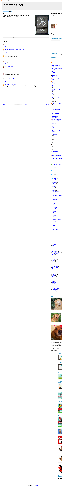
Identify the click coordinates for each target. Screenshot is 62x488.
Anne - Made (54, 81)
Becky (6, 43)
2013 (53, 174)
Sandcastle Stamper (55, 62)
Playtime (53, 275)
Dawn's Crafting (55, 116)
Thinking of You (54, 289)
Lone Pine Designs (8, 60)
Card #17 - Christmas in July (56, 73)
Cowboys (54, 230)
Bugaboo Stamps (54, 247)
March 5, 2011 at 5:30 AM (17, 55)
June (54, 186)
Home (26, 104)
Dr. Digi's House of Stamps (56, 252)
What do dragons (55, 228)
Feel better (54, 196)
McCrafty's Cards (55, 144)
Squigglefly (54, 282)
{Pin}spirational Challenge (56, 240)
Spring (53, 281)
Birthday (53, 246)
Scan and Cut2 (54, 277)
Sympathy (53, 284)
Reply (6, 46)
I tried (54, 222)
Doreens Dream (54, 75)
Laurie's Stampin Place (56, 65)
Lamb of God (55, 194)
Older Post (47, 104)
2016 (53, 170)
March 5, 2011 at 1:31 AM (20, 49)
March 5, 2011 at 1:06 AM (11, 43)
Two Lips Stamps (54, 290)
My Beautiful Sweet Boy (55, 114)
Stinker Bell (54, 123)
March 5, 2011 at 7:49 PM (12, 78)
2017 (53, 169)
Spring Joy (54, 215)
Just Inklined (54, 268)
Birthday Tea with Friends (55, 69)
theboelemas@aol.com (8, 55)
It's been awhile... (54, 82)
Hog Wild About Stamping (56, 103)
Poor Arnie (54, 192)
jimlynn (6, 66)
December (55, 178)
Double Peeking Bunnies (57, 191)
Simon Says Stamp (55, 280)
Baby (53, 245)
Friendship (53, 258)
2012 (53, 175)
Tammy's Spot (12, 5)
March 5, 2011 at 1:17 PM (12, 66)
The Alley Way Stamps (55, 288)
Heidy (53, 122)
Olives (54, 225)
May (54, 187)
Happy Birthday (54, 66)
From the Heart (54, 259)
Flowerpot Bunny (55, 200)
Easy (54, 226)
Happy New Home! (55, 117)
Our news (54, 216)
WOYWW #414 (54, 134)
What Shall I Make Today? (56, 119)
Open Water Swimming (55, 100)
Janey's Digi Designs (55, 267)
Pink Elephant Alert (56, 224)
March (54, 190)
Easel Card (54, 211)
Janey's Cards (54, 106)
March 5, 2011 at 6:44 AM (15, 60)
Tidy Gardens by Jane (56, 109)
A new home (55, 207)
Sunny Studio (54, 283)
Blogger (37, 485)
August (54, 183)
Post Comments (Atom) (10, 106)
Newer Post (4, 104)
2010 (53, 236)
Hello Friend (54, 79)
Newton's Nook (54, 273)
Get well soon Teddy (56, 199)
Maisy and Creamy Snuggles (57, 195)
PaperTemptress (54, 274)
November (55, 179)
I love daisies (55, 212)
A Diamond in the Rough (56, 78)
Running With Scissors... (56, 148)
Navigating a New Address (56, 97)
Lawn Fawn (54, 269)
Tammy (58, 24)
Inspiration (53, 265)
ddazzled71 (7, 84)
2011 (53, 177)
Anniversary (54, 243)
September (55, 182)
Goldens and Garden (55, 113)
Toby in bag (55, 208)
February (54, 233)
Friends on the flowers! (55, 159)
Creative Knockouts (55, 76)
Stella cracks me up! (56, 203)
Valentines (53, 291)
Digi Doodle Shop (55, 251)
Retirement (54, 276)
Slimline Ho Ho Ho (54, 93)
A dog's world (55, 221)
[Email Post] (13, 37)
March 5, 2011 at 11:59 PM (13, 84)
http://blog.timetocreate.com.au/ (10, 49)
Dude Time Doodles (55, 253)
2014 (53, 173)
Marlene (6, 78)
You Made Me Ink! (55, 151)
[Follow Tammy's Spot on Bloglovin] (55, 40)
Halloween (53, 262)
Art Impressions (54, 244)
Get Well (53, 261)
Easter (53, 254)
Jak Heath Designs (55, 266)
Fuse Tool (53, 260)
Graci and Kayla (55, 229)
